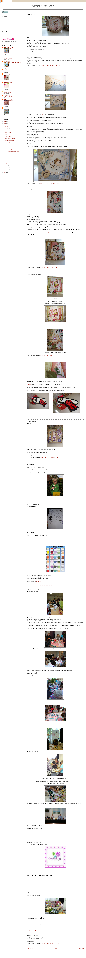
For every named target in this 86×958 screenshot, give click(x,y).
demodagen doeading (32, 591)
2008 (5, 174)
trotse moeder (30, 464)
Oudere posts (81, 948)
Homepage (56, 948)
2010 (5, 125)
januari (6, 169)
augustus (7, 156)
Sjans (10, 48)
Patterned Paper (7, 61)
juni (6, 159)
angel (28, 72)
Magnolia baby (31, 14)
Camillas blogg (7, 74)
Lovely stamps (43, 6)
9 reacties (56, 355)
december (10, 100)
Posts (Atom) (35, 951)
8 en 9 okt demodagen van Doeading (37, 844)
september (7, 154)
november (7, 128)
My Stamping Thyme (8, 82)
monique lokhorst (44, 119)
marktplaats (38, 581)
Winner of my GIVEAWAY (13, 75)
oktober (6, 130)
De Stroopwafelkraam (8, 99)
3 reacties (57, 943)
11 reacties (56, 457)
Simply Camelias (12, 83)
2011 (5, 123)
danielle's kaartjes (48, 232)
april (6, 163)
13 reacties (56, 183)
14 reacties (56, 499)
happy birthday (31, 190)
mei (6, 161)
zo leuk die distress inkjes (34, 274)
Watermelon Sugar (7, 95)
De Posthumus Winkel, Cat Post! (15, 62)
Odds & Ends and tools (8, 92)
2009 (5, 172)
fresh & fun (6, 91)
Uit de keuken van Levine (9, 70)
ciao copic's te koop (32, 544)
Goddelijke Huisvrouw (8, 56)
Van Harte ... (11, 109)
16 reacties (57, 267)
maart (6, 165)
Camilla (43, 114)
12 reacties (57, 65)
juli (6, 158)
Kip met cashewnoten (8, 71)
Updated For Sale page (8, 96)
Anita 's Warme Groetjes (9, 47)
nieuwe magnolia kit (32, 506)
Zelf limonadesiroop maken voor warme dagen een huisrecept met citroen (12, 57)
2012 (5, 121)
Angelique (29, 384)
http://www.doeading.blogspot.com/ (35, 931)
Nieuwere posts (30, 948)
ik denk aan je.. (31, 423)
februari (6, 167)
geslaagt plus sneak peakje (34, 361)
